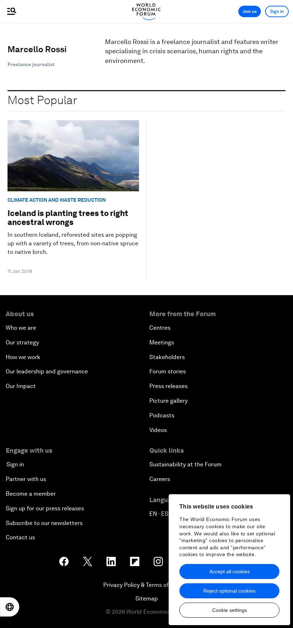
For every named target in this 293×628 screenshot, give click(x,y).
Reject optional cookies (229, 591)
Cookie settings (229, 610)
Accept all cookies (229, 571)
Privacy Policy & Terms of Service (146, 585)
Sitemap (146, 598)
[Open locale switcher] (9, 607)
